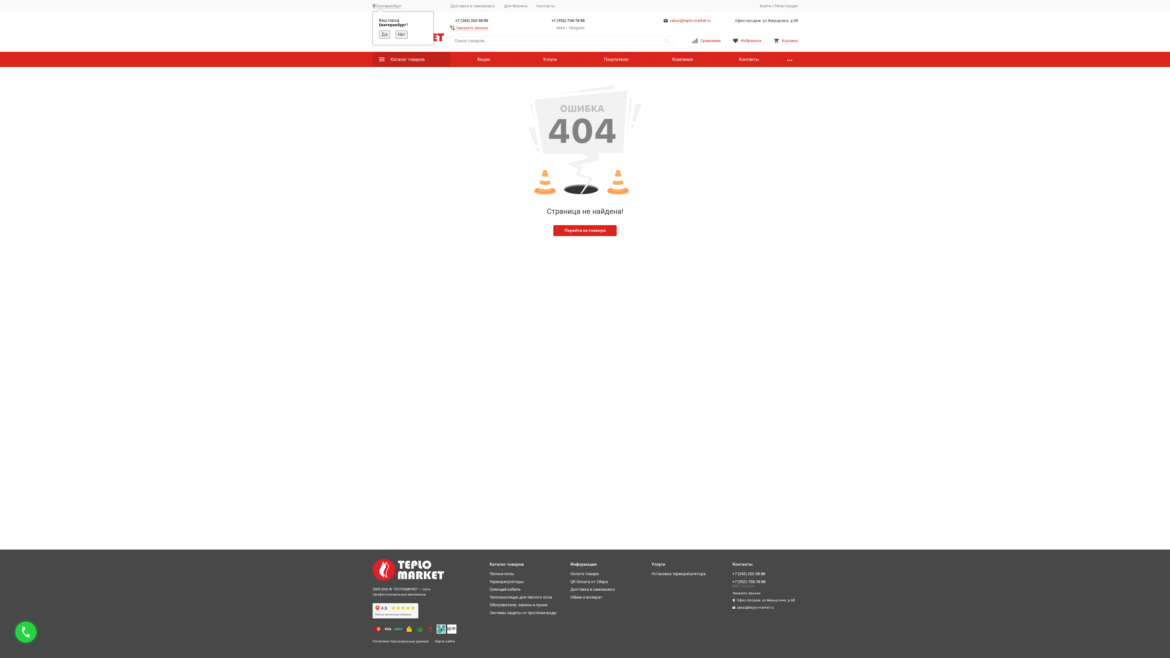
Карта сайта (445, 641)
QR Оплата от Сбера (589, 581)
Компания (682, 59)
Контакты (546, 6)
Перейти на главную (585, 230)
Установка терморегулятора (678, 573)
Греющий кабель (505, 589)
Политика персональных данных (401, 641)
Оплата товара (584, 573)
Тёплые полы (502, 573)
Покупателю (616, 59)
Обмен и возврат (586, 597)
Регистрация (786, 6)
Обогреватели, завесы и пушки (519, 605)
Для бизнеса (515, 6)
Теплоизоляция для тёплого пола (521, 597)
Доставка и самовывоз (472, 6)
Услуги (550, 59)
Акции (483, 59)
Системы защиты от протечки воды (523, 612)
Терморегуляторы (507, 581)
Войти (765, 6)
